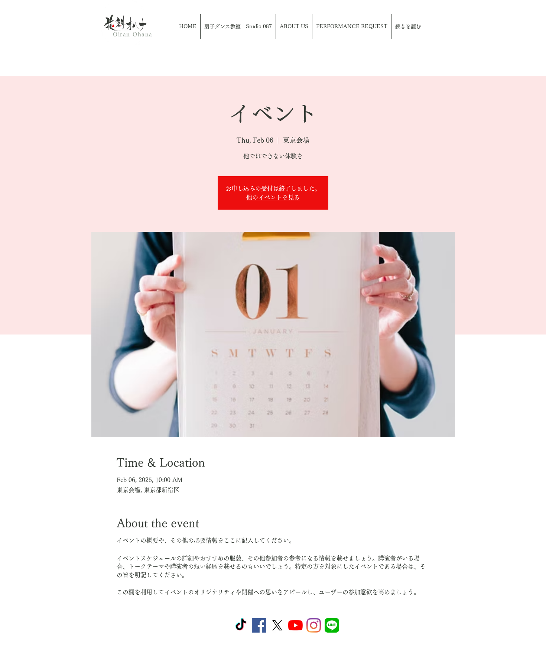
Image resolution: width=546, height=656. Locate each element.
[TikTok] (241, 625)
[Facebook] (259, 625)
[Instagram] (313, 625)
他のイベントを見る (273, 197)
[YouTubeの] (295, 625)
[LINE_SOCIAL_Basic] (332, 625)
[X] (277, 625)
